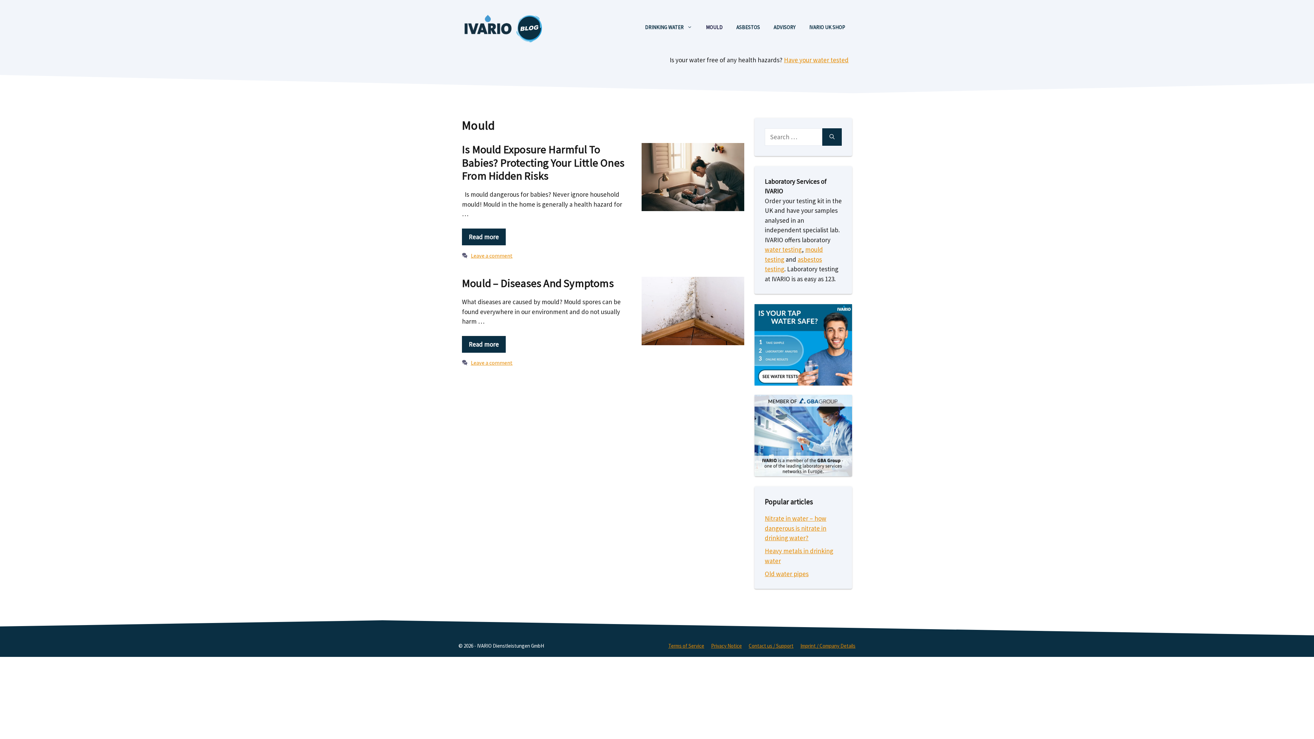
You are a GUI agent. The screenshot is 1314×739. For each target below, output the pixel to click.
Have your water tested (816, 60)
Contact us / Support (771, 646)
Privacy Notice (726, 646)
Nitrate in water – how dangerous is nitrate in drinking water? (795, 528)
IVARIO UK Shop (827, 27)
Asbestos (748, 27)
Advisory (785, 27)
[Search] (832, 137)
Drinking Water (664, 27)
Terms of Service (686, 646)
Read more (484, 237)
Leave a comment (492, 255)
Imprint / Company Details (827, 646)
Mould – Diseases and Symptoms (538, 283)
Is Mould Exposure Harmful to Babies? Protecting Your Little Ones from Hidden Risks (543, 163)
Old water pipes (787, 574)
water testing (783, 249)
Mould (714, 27)
